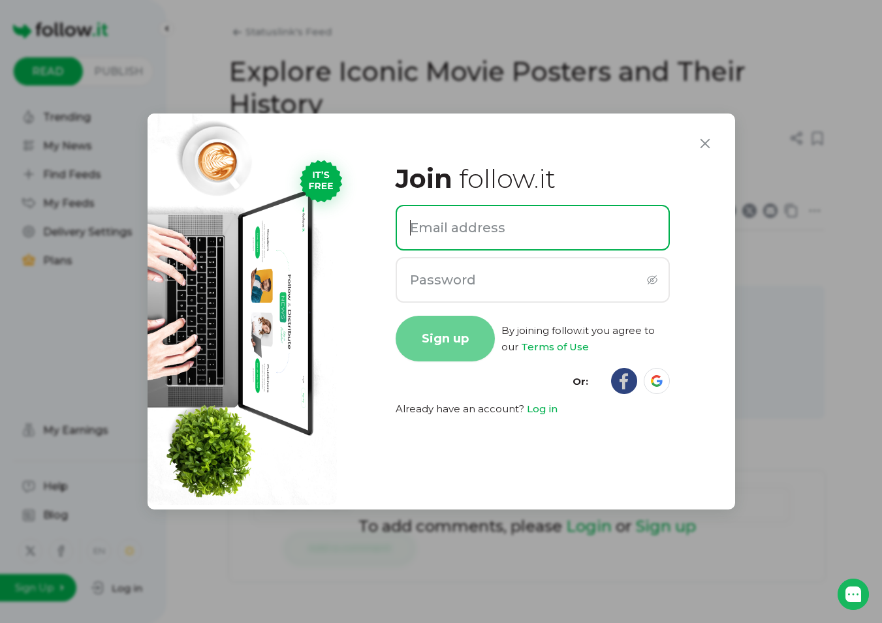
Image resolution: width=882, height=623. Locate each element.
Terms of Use (555, 347)
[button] (853, 594)
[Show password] (652, 280)
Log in (542, 409)
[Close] (705, 143)
